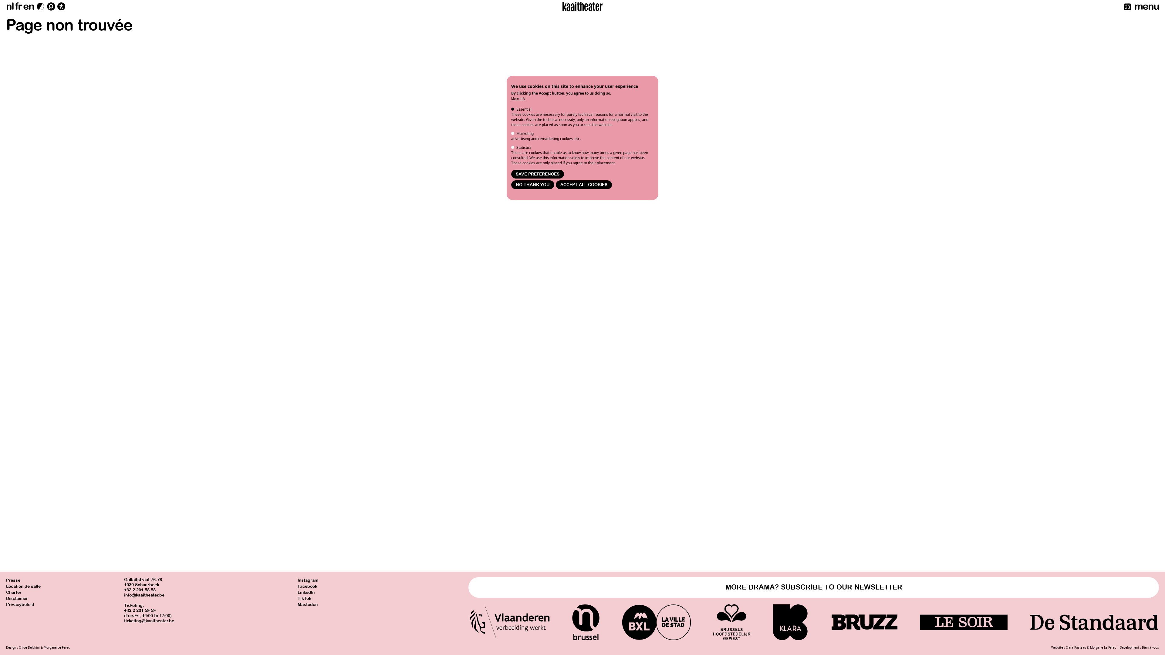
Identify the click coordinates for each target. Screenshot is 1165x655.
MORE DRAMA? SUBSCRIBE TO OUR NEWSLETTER (813, 587)
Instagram (308, 580)
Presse (13, 580)
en (28, 6)
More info (518, 98)
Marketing (525, 133)
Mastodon (308, 604)
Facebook (307, 586)
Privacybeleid (20, 604)
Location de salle (23, 586)
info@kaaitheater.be (144, 595)
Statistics (524, 147)
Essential (524, 109)
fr (18, 6)
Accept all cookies (583, 184)
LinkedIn (306, 592)
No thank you (533, 184)
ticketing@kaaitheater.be (149, 620)
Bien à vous (1150, 647)
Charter (14, 592)
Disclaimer (17, 598)
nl (10, 6)
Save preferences (537, 174)
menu (1146, 6)
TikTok (304, 598)
